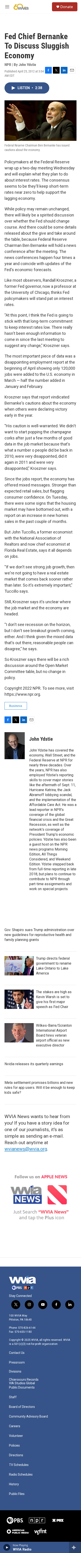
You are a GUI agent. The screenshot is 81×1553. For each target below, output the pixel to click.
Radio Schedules (21, 1474)
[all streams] (75, 1547)
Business (15, 706)
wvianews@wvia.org (25, 1149)
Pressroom (17, 1362)
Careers (14, 1426)
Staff (13, 1397)
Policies (14, 1445)
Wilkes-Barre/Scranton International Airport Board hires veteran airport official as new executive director (54, 1035)
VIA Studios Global (22, 1383)
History (14, 1484)
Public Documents (22, 1387)
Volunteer (16, 1436)
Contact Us (17, 1353)
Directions (16, 1455)
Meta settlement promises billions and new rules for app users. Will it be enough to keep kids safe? (39, 1087)
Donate (66, 7)
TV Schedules (19, 1465)
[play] (7, 1547)
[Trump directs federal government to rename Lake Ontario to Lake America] (19, 965)
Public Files (17, 1494)
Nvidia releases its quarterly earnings (33, 1064)
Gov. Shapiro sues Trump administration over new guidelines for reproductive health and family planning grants (39, 935)
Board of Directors (22, 1407)
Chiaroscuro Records (23, 1379)
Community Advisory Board (28, 1416)
